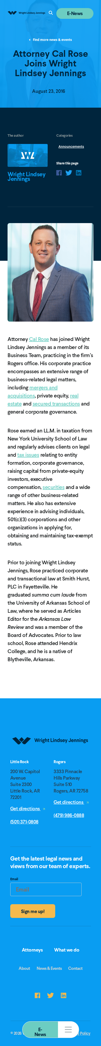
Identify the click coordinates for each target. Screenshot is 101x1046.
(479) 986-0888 (69, 815)
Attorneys (32, 950)
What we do (66, 950)
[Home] (50, 757)
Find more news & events (52, 40)
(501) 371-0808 (24, 821)
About (24, 968)
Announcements (71, 146)
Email (14, 879)
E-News (40, 1032)
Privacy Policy (78, 1033)
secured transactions (56, 403)
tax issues (28, 455)
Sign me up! (33, 911)
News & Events (49, 968)
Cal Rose (39, 339)
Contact (75, 968)
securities (53, 487)
